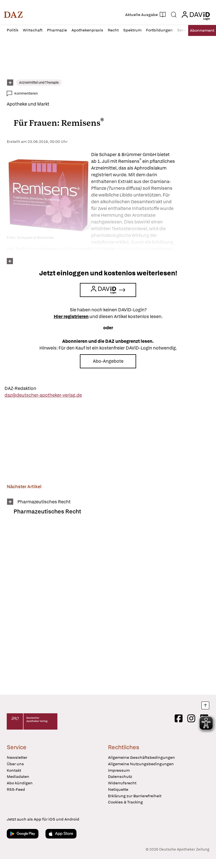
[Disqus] (107, 608)
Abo (202, 30)
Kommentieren (26, 93)
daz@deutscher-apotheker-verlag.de (43, 395)
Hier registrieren (71, 316)
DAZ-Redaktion (20, 388)
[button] (13, 14)
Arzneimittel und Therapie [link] (39, 82)
